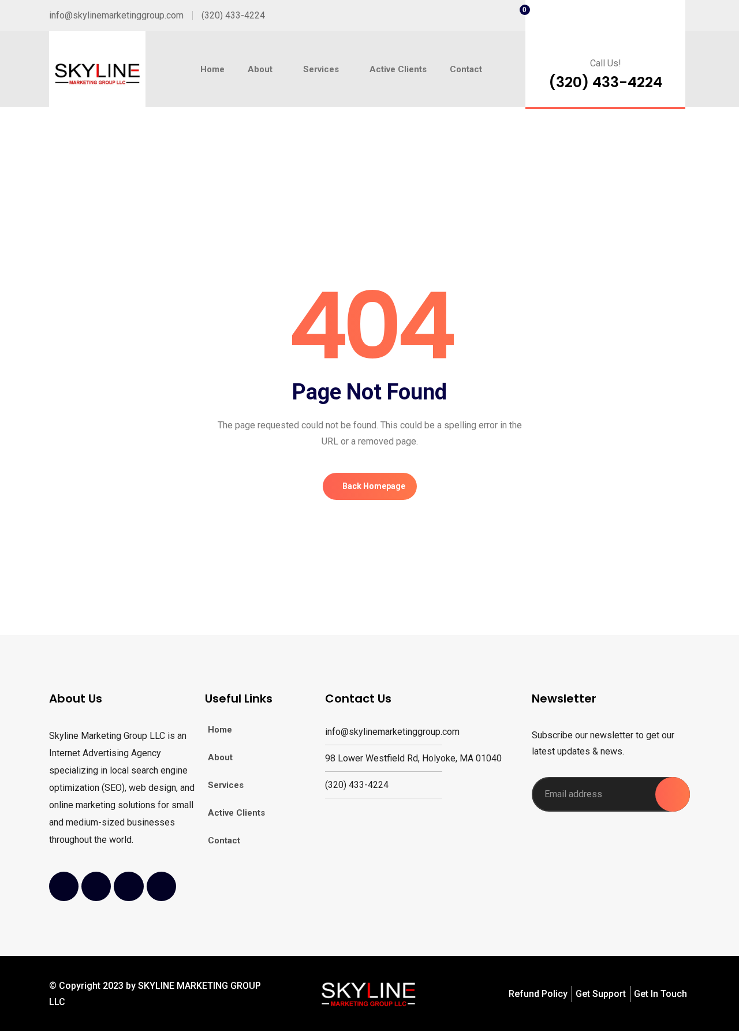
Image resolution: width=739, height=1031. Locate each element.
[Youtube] (128, 886)
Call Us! (605, 63)
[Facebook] (64, 886)
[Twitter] (96, 886)
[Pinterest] (161, 886)
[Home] (97, 75)
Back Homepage (373, 486)
